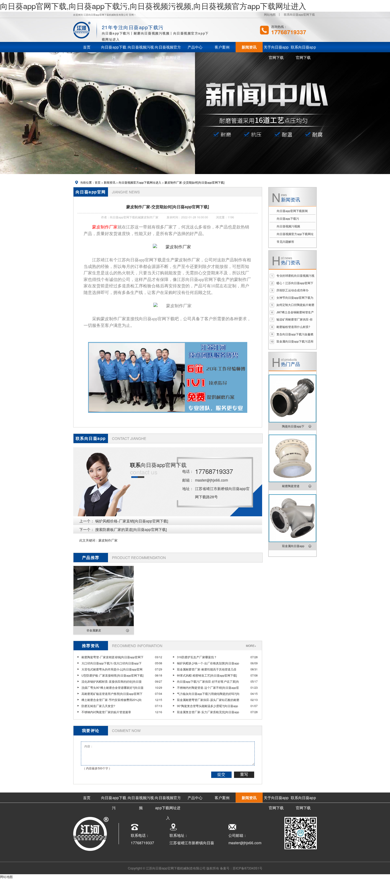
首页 (98, 182)
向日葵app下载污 (288, 218)
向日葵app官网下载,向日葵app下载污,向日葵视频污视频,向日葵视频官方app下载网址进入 (153, 5)
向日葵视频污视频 (288, 226)
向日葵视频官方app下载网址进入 (140, 182)
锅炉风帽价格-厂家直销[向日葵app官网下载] (131, 520)
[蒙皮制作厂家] (172, 247)
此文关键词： (88, 540)
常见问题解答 (285, 242)
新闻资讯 (109, 182)
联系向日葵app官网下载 (299, 14)
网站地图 (270, 14)
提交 (221, 774)
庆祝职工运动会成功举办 (292, 290)
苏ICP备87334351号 (247, 868)
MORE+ (251, 646)
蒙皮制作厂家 (108, 540)
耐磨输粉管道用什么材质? (293, 327)
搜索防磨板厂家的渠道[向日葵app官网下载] (131, 529)
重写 (244, 774)
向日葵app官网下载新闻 (292, 211)
